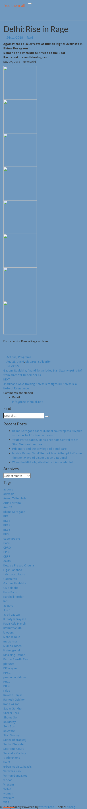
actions (8, 489)
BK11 (6, 516)
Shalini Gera (11, 713)
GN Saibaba (11, 588)
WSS (6, 802)
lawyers (8, 632)
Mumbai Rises (12, 646)
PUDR (6, 686)
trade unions (11, 758)
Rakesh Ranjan (13, 695)
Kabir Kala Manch (14, 623)
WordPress (46, 807)
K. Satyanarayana (14, 619)
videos (7, 780)
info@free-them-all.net (27, 402)
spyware (9, 731)
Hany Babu (10, 592)
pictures (31, 361)
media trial (10, 641)
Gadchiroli (10, 579)
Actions (11, 357)
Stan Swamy (11, 735)
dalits (7, 561)
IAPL (6, 601)
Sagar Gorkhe (12, 708)
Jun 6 (20, 361)
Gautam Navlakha (14, 583)
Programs (24, 357)
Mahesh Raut (11, 637)
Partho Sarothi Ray (15, 659)
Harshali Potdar (13, 597)
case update (11, 539)
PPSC (6, 673)
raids (6, 691)
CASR (6, 543)
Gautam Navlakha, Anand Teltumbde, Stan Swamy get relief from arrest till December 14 (42, 370)
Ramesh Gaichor (14, 699)
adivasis (8, 494)
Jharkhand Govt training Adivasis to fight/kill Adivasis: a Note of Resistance (40, 383)
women (8, 793)
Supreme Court (13, 749)
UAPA (6, 762)
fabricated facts (14, 574)
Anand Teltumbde (15, 498)
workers (8, 798)
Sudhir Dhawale (13, 744)
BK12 (6, 521)
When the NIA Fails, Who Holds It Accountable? (42, 462)
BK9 (5, 534)
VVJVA (7, 789)
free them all (14, 5)
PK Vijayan (10, 668)
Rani (30, 37)
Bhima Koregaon (14, 512)
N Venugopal (11, 650)
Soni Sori (9, 726)
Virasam (8, 784)
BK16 (6, 530)
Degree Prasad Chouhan (19, 565)
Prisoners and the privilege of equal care (39, 449)
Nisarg (71, 807)
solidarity (44, 361)
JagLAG (8, 606)
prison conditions (15, 677)
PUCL (6, 682)
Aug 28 (10, 361)
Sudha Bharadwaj (14, 740)
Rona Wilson (11, 704)
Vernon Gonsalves (15, 775)
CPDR (6, 552)
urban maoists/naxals (17, 767)
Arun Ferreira (12, 503)
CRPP (6, 556)
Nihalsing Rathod (14, 655)
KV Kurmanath (12, 628)
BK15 (6, 525)
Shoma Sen (10, 717)
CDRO (7, 547)
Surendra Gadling (14, 753)
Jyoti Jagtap (11, 615)
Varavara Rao (12, 771)
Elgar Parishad (12, 570)
